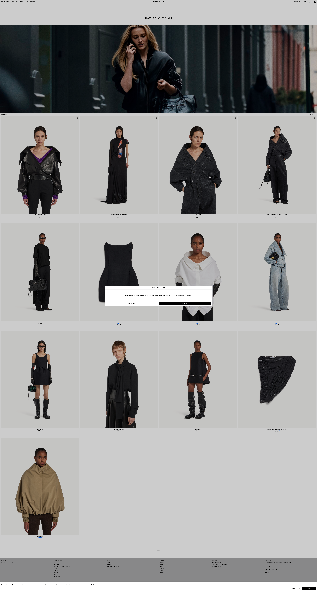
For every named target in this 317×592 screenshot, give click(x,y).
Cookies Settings (296, 588)
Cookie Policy (93, 584)
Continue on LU (132, 303)
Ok (309, 588)
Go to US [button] (184, 303)
